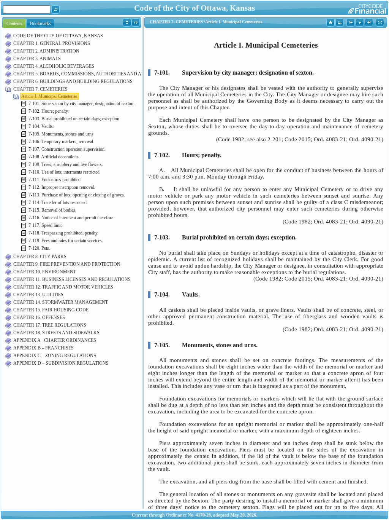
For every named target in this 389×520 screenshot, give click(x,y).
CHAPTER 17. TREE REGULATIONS (49, 325)
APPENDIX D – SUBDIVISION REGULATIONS (61, 363)
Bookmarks (40, 23)
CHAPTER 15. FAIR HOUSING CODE (51, 310)
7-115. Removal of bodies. (52, 210)
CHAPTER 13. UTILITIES (38, 294)
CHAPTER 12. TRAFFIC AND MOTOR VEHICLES (63, 287)
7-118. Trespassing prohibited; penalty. (63, 233)
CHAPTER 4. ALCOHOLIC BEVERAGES (53, 66)
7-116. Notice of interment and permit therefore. (71, 217)
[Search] (55, 9)
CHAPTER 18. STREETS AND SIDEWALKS (56, 332)
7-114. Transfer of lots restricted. (58, 202)
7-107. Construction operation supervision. (67, 149)
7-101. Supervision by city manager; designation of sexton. (81, 103)
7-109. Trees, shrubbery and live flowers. (65, 164)
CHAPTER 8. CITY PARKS (39, 256)
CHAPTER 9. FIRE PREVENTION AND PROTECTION (66, 264)
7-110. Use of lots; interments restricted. (64, 172)
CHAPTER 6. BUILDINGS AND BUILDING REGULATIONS (73, 81)
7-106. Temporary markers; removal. (61, 141)
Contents (14, 23)
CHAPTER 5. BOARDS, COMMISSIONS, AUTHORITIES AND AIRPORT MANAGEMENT (102, 74)
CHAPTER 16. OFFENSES (39, 317)
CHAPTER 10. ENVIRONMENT (44, 271)
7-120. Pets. (39, 248)
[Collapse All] (135, 22)
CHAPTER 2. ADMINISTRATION (46, 51)
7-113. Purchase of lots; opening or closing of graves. (76, 195)
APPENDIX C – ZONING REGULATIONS (54, 355)
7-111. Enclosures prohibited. (55, 179)
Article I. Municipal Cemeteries (49, 96)
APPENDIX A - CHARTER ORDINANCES (54, 340)
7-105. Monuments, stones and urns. (61, 134)
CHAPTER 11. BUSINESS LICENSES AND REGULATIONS (72, 279)
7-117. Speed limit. (45, 225)
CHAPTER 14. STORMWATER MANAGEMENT (60, 302)
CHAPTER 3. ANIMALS (37, 58)
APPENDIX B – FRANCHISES (43, 348)
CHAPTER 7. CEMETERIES (40, 89)
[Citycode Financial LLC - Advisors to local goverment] (352, 7)
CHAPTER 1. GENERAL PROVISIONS (51, 43)
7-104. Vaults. (41, 126)
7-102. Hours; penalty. (48, 111)
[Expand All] (127, 22)
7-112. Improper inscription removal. (61, 187)
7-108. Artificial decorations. (54, 157)
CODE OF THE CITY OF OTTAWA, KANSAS (58, 35)
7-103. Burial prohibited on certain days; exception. (74, 118)
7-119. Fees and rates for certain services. (65, 240)
